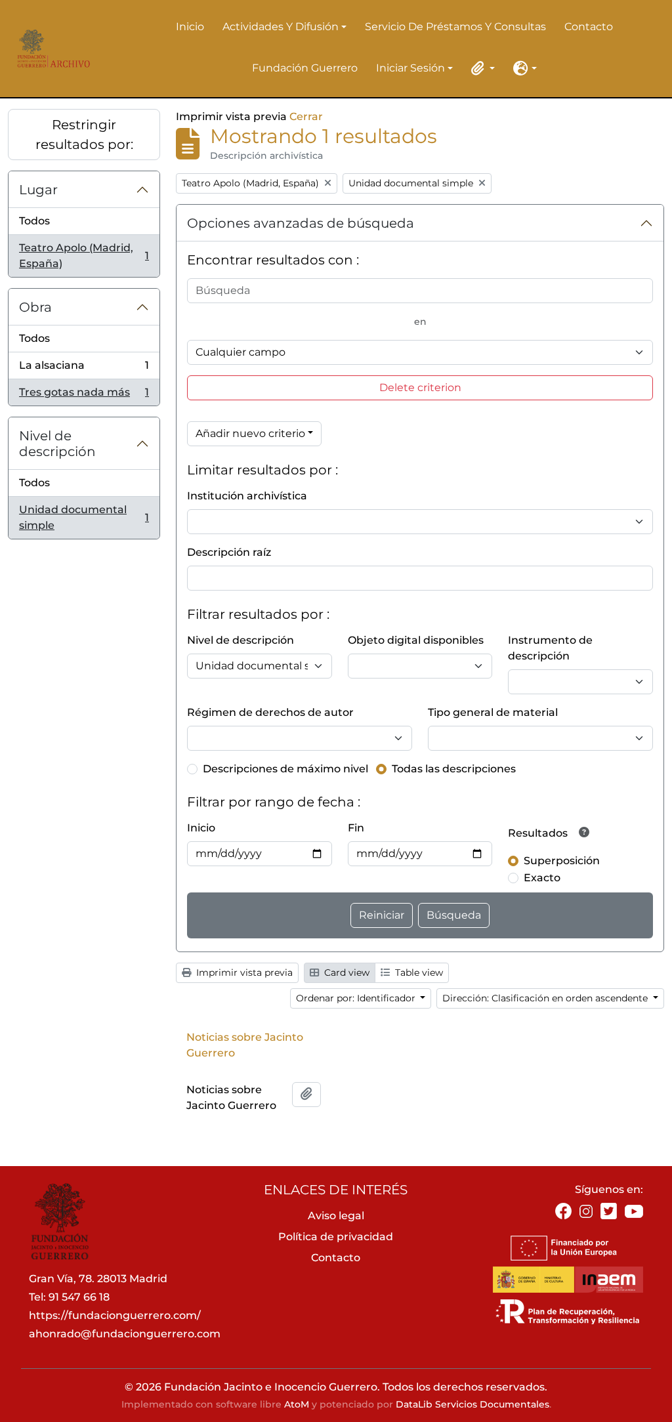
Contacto (588, 26)
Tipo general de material (493, 712)
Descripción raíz (229, 552)
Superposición (562, 860)
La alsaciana (83, 369)
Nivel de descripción (57, 443)
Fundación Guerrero (305, 68)
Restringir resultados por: (84, 134)
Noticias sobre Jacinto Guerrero (244, 1045)
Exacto (542, 877)
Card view (345, 972)
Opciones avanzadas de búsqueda (300, 223)
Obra (35, 307)
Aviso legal (336, 1215)
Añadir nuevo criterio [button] (250, 433)
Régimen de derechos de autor (270, 712)
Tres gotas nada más (83, 396)
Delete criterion (420, 387)
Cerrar (306, 116)
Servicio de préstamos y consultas (455, 26)
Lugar (38, 190)
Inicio (190, 26)
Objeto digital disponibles (416, 640)
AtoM (296, 1404)
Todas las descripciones (454, 769)
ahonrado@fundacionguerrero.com (124, 1334)
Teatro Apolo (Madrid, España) (83, 255)
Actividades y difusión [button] (280, 27)
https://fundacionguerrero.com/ (115, 1315)
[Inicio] (51, 48)
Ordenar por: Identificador (357, 998)
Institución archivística (247, 496)
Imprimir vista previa (243, 972)
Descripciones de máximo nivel (285, 769)
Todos (34, 221)
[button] (480, 68)
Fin (356, 828)
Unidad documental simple (83, 517)
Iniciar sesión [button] (410, 69)
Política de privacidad (335, 1236)
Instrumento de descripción (550, 648)
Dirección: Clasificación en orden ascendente (546, 998)
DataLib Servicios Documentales (472, 1404)
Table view (417, 972)
